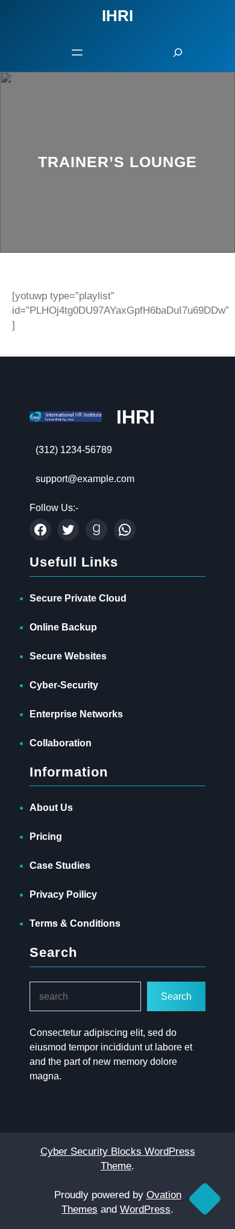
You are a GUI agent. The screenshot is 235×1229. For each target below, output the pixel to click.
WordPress (145, 1209)
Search (176, 996)
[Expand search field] (178, 52)
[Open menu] (77, 52)
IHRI (135, 417)
